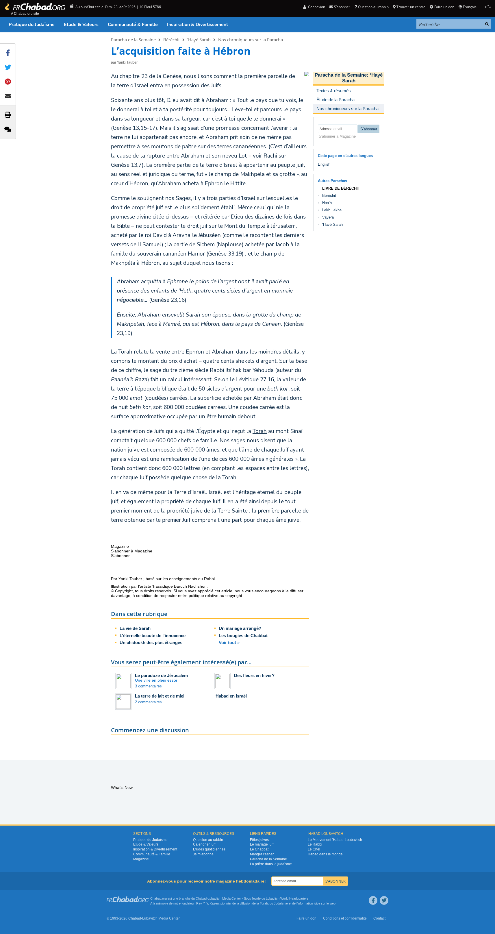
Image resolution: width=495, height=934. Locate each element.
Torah (260, 431)
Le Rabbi (315, 844)
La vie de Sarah (135, 628)
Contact (379, 918)
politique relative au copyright (215, 595)
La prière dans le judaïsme (271, 864)
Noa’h (327, 203)
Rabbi (209, 578)
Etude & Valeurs (81, 24)
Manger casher (262, 854)
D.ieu (237, 217)
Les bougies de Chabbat (243, 635)
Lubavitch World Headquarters (287, 898)
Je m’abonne (203, 854)
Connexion (316, 6)
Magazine (141, 859)
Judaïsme (281, 903)
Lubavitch (214, 898)
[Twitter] (384, 900)
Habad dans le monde (325, 854)
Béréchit (171, 39)
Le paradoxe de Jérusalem (161, 675)
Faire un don (444, 6)
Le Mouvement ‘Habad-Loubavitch (335, 840)
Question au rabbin (373, 6)
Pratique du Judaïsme (32, 24)
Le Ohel (314, 849)
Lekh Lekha (332, 210)
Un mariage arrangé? (240, 628)
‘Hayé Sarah (199, 39)
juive (317, 903)
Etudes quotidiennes (209, 849)
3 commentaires (148, 686)
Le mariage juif (261, 844)
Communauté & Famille (133, 24)
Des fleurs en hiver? (254, 675)
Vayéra (328, 217)
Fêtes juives (259, 840)
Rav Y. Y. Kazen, (208, 903)
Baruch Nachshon (190, 586)
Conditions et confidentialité (345, 918)
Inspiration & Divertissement (197, 24)
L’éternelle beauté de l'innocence (153, 635)
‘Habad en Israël (230, 695)
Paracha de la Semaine (133, 39)
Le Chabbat (259, 849)
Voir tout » (229, 642)
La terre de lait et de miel (159, 695)
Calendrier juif (204, 844)
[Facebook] (373, 900)
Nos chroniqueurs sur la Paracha (250, 39)
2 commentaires (148, 702)
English (324, 164)
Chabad (201, 898)
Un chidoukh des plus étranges (151, 642)
